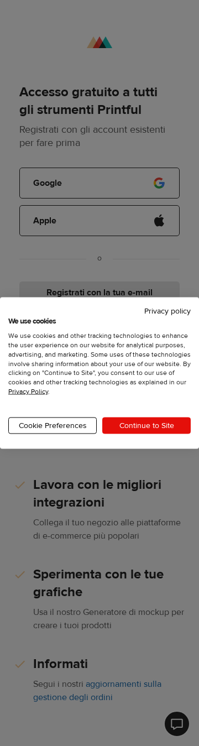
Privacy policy (167, 311)
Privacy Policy (28, 391)
